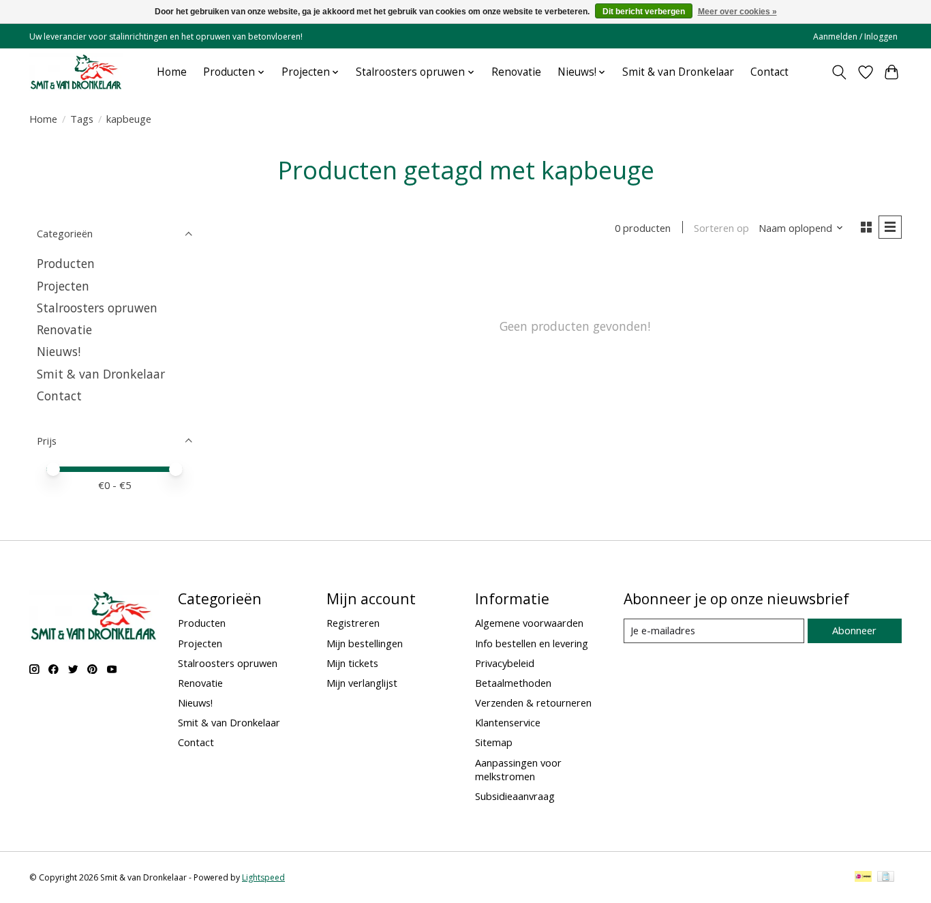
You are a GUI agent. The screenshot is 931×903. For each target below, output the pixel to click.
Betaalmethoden (513, 683)
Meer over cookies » (737, 11)
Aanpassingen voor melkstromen (518, 769)
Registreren (353, 623)
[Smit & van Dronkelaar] (76, 72)
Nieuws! (58, 351)
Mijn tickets (352, 663)
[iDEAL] (863, 878)
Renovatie (516, 72)
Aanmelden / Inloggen (855, 36)
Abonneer (854, 630)
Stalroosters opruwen (97, 307)
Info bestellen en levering (531, 643)
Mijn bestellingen (364, 643)
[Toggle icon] (839, 72)
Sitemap (494, 742)
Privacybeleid (504, 663)
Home (172, 72)
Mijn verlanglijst (361, 683)
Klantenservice (507, 722)
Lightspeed (263, 877)
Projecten (63, 286)
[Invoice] (885, 878)
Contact (769, 72)
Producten (66, 263)
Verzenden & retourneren (533, 702)
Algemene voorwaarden (529, 623)
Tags (81, 118)
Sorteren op (721, 228)
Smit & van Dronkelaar (678, 72)
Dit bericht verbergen (643, 11)
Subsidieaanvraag (515, 796)
